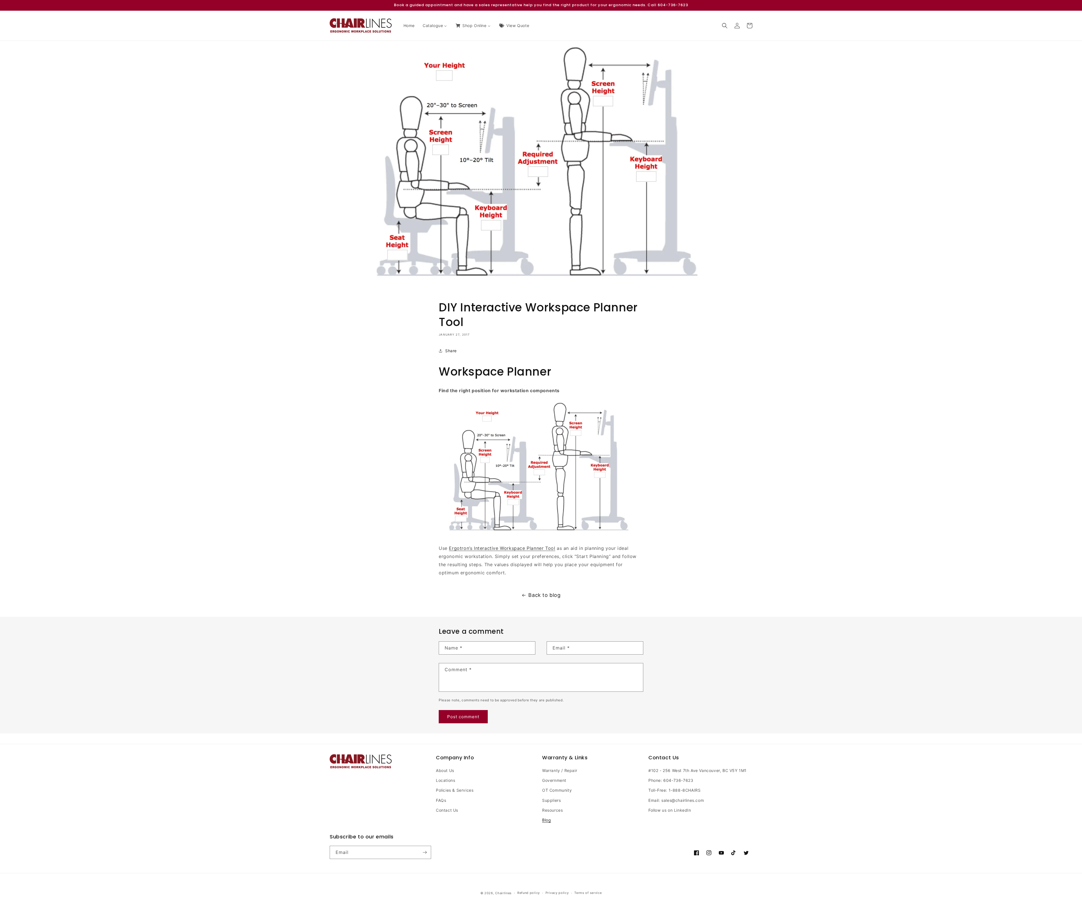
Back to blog (544, 595)
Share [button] (451, 350)
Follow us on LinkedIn (669, 810)
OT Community (557, 790)
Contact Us (447, 810)
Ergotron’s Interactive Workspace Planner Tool (502, 548)
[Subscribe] (424, 852)
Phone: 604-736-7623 (670, 780)
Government (554, 780)
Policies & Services (454, 790)
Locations (445, 780)
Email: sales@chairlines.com (676, 800)
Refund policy (528, 893)
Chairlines (503, 893)
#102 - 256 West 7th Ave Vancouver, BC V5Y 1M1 (697, 770)
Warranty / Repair (559, 770)
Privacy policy (557, 893)
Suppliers (551, 800)
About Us (445, 770)
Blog (546, 820)
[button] (725, 25)
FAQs (441, 800)
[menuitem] (409, 26)
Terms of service (588, 893)
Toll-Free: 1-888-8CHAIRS (674, 790)
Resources (552, 810)
